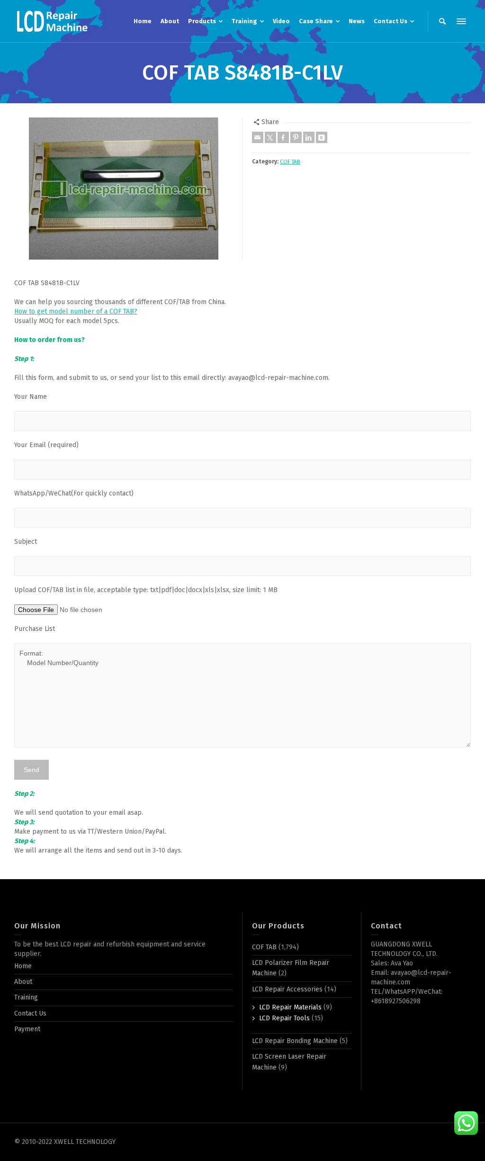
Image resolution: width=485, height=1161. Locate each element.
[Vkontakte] (321, 137)
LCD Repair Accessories (287, 989)
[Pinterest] (296, 137)
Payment (27, 1029)
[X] (270, 137)
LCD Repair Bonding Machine (295, 1041)
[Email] (257, 137)
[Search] (442, 21)
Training (26, 997)
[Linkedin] (308, 137)
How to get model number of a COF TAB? (75, 311)
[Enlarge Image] (123, 188)
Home (23, 966)
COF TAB (290, 161)
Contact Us (30, 1013)
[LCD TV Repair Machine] (52, 21)
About (23, 982)
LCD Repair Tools (284, 1018)
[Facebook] (283, 137)
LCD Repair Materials (290, 1007)
